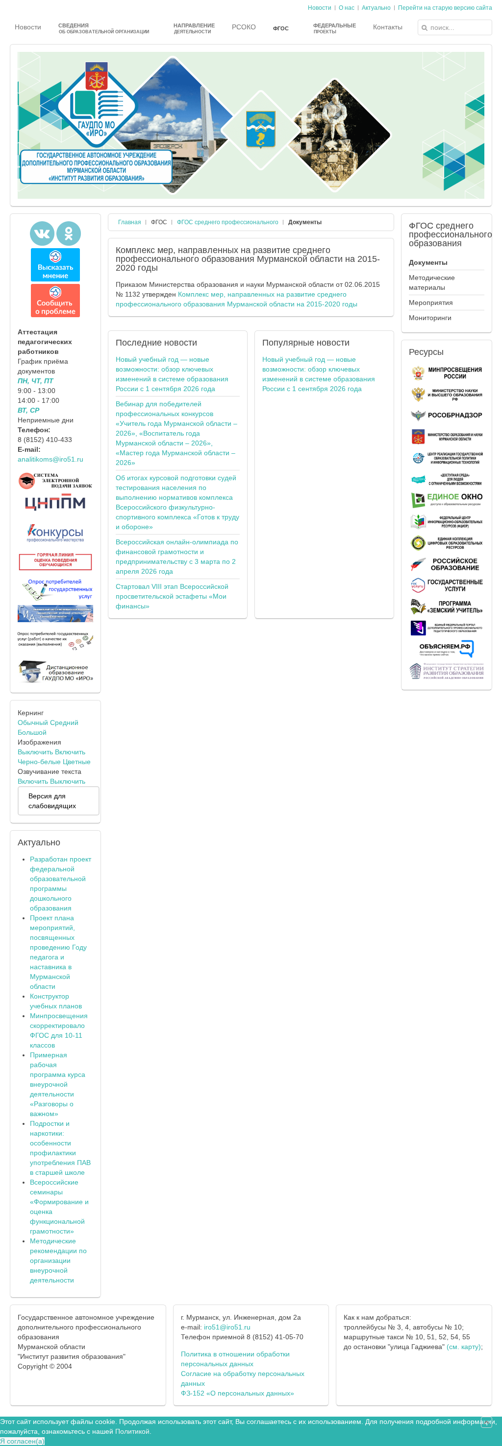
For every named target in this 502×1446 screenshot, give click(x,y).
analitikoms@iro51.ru (50, 459)
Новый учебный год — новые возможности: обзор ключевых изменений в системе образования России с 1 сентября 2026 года (172, 374)
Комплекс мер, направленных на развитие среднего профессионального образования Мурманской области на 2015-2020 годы (248, 259)
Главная (129, 222)
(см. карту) (464, 1347)
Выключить (35, 752)
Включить (70, 752)
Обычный (33, 722)
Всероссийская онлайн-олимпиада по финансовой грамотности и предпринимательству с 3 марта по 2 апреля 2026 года (177, 556)
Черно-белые (39, 762)
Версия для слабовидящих (52, 801)
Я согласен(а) (22, 1441)
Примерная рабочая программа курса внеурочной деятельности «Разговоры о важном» (57, 1084)
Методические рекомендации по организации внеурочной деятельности (58, 1260)
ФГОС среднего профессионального (227, 222)
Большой (32, 732)
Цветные (77, 762)
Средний (64, 722)
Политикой (132, 1431)
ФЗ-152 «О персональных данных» (237, 1393)
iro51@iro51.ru (227, 1327)
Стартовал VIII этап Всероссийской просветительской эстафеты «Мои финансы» (172, 596)
